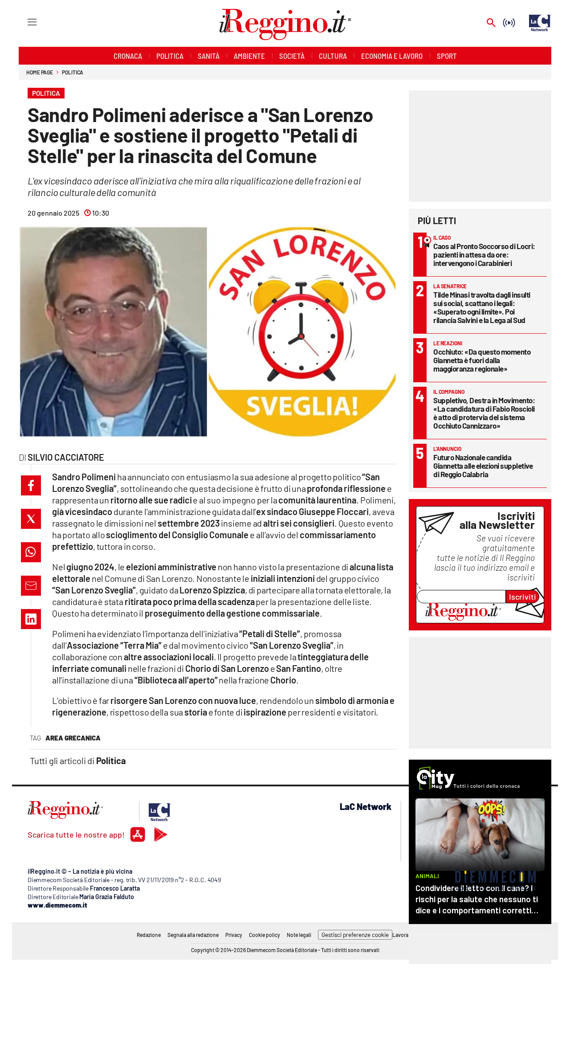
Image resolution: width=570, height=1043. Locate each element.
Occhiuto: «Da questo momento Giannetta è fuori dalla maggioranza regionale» (481, 360)
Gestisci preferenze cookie (355, 934)
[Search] (491, 23)
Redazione (149, 935)
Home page (39, 72)
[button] (31, 485)
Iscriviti (522, 596)
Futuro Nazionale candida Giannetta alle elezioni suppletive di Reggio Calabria (483, 466)
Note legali (299, 935)
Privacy (233, 935)
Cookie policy (264, 935)
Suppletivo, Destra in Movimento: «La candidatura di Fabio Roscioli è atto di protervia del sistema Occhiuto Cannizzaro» (484, 413)
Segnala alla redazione (193, 935)
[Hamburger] (24, 21)
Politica (72, 72)
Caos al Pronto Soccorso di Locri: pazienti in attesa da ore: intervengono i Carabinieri (484, 254)
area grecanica (73, 738)
